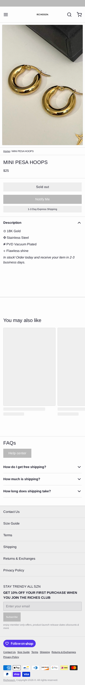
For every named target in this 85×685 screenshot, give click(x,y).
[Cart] (77, 14)
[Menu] (7, 14)
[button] (42, 186)
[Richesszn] (42, 14)
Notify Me (42, 199)
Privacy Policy (13, 570)
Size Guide (11, 523)
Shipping (10, 547)
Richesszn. (9, 680)
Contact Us (11, 511)
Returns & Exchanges (19, 558)
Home (6, 151)
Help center (17, 453)
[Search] (68, 14)
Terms (7, 535)
